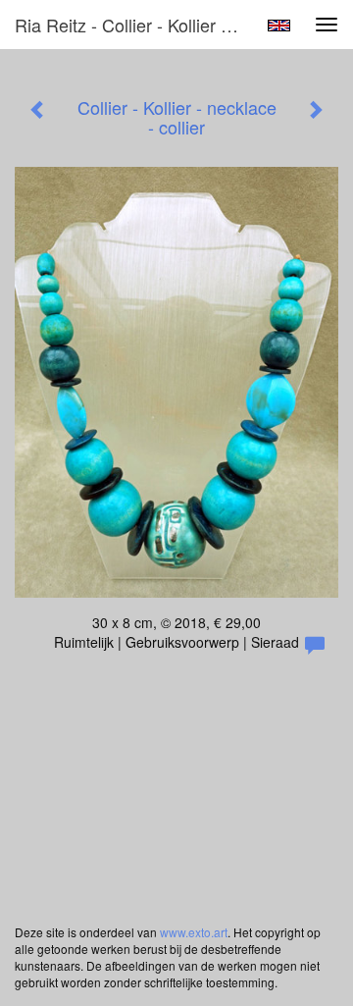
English (279, 25)
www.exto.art (193, 932)
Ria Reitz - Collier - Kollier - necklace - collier (135, 24)
